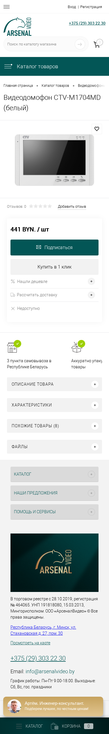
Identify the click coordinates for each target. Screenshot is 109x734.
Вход (72, 7)
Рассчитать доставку (37, 295)
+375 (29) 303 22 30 (87, 23)
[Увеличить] (54, 160)
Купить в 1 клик (54, 267)
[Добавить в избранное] (97, 129)
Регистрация (91, 7)
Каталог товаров (37, 66)
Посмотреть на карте (30, 643)
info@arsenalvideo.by (50, 671)
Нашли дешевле (32, 281)
